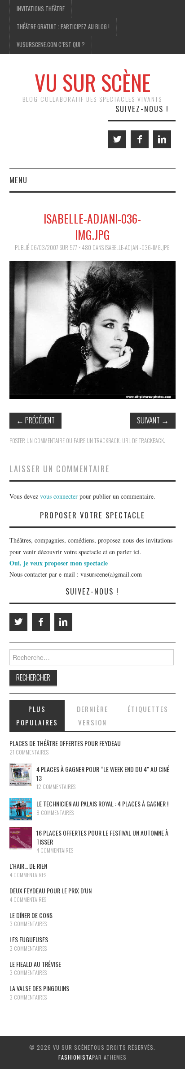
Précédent (35, 420)
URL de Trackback (143, 440)
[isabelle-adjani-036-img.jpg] (92, 329)
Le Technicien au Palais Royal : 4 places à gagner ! (102, 803)
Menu (18, 179)
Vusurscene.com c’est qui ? (51, 44)
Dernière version (92, 715)
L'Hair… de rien (28, 866)
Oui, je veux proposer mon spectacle (58, 563)
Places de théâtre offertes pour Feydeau (65, 743)
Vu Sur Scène (92, 82)
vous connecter (59, 496)
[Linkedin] (162, 139)
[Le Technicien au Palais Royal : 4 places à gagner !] (20, 809)
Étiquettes (148, 709)
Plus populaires (37, 715)
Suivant (153, 420)
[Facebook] (140, 139)
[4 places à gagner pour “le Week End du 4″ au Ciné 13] (20, 774)
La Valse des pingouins (39, 988)
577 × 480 (80, 247)
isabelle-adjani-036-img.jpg (137, 247)
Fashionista (75, 1057)
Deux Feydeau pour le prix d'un (50, 890)
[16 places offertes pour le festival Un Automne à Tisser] (20, 838)
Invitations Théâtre (41, 8)
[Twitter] (117, 139)
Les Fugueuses (28, 939)
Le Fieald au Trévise (35, 964)
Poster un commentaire (37, 440)
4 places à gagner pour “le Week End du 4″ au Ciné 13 (102, 773)
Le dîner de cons (31, 915)
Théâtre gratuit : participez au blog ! (63, 26)
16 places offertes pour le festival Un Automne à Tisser (102, 837)
